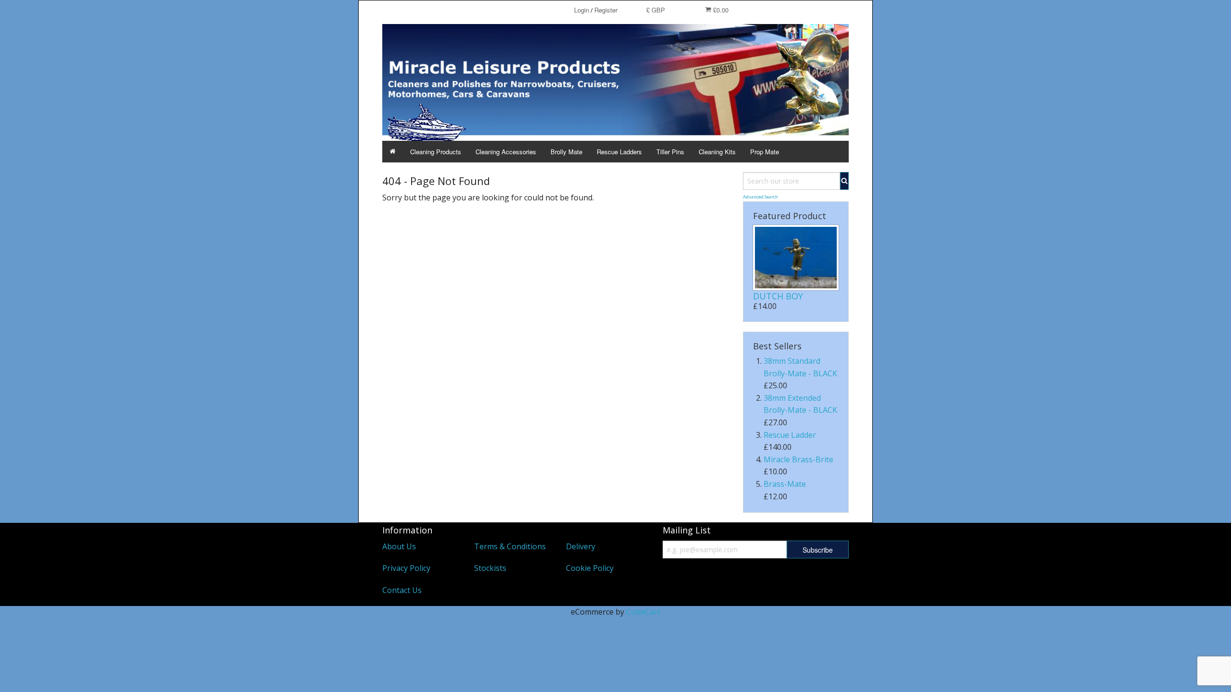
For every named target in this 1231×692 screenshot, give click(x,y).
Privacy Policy (406, 568)
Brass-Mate (785, 484)
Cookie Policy (590, 568)
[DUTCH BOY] (796, 257)
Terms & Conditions (510, 546)
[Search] (844, 181)
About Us (399, 546)
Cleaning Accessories (506, 151)
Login (581, 9)
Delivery (580, 546)
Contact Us (402, 590)
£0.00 (720, 9)
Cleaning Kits (717, 151)
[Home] (392, 151)
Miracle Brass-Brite (798, 459)
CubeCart (643, 611)
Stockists (490, 568)
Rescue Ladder (790, 435)
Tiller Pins (670, 151)
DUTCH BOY (778, 296)
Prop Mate (764, 151)
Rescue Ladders (619, 151)
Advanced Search (760, 197)
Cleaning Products (435, 151)
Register (605, 9)
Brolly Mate (566, 151)
